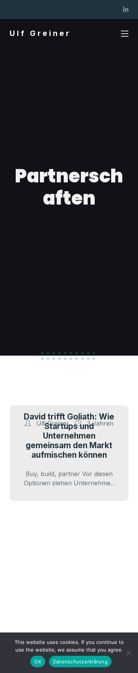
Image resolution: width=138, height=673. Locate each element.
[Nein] (128, 653)
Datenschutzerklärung (80, 661)
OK (37, 661)
